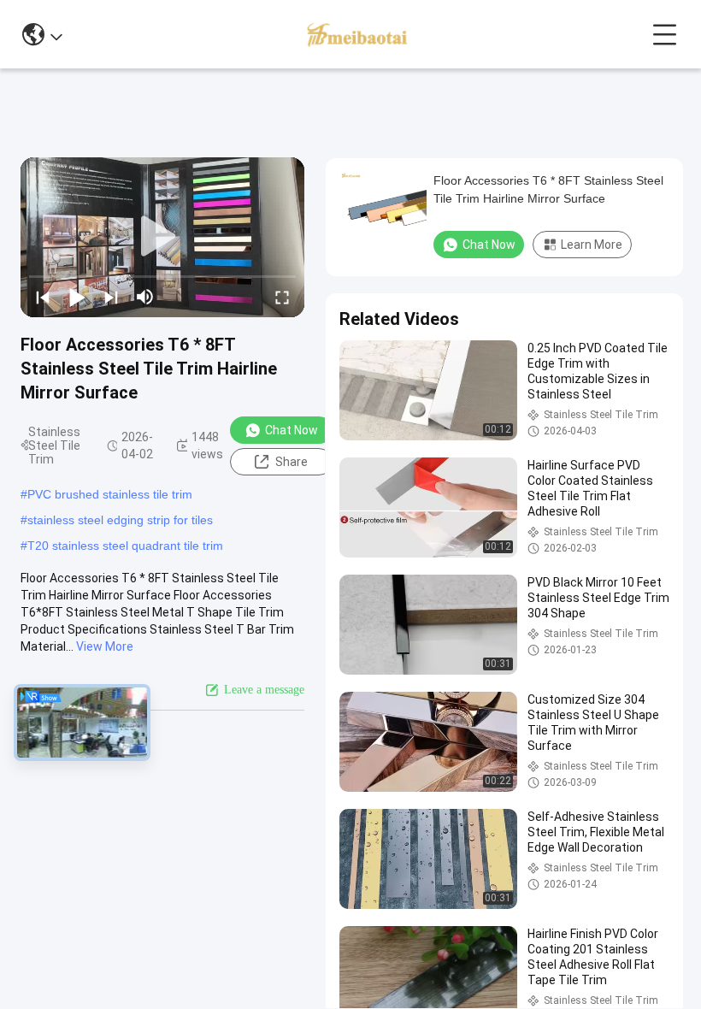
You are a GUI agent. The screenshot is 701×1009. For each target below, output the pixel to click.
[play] (162, 236)
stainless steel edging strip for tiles (120, 520)
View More (104, 646)
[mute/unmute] (145, 297)
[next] (111, 297)
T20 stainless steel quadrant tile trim (125, 545)
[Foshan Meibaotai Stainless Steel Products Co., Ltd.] (357, 34)
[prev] (43, 297)
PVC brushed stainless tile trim (109, 494)
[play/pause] (77, 297)
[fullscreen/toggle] (282, 297)
